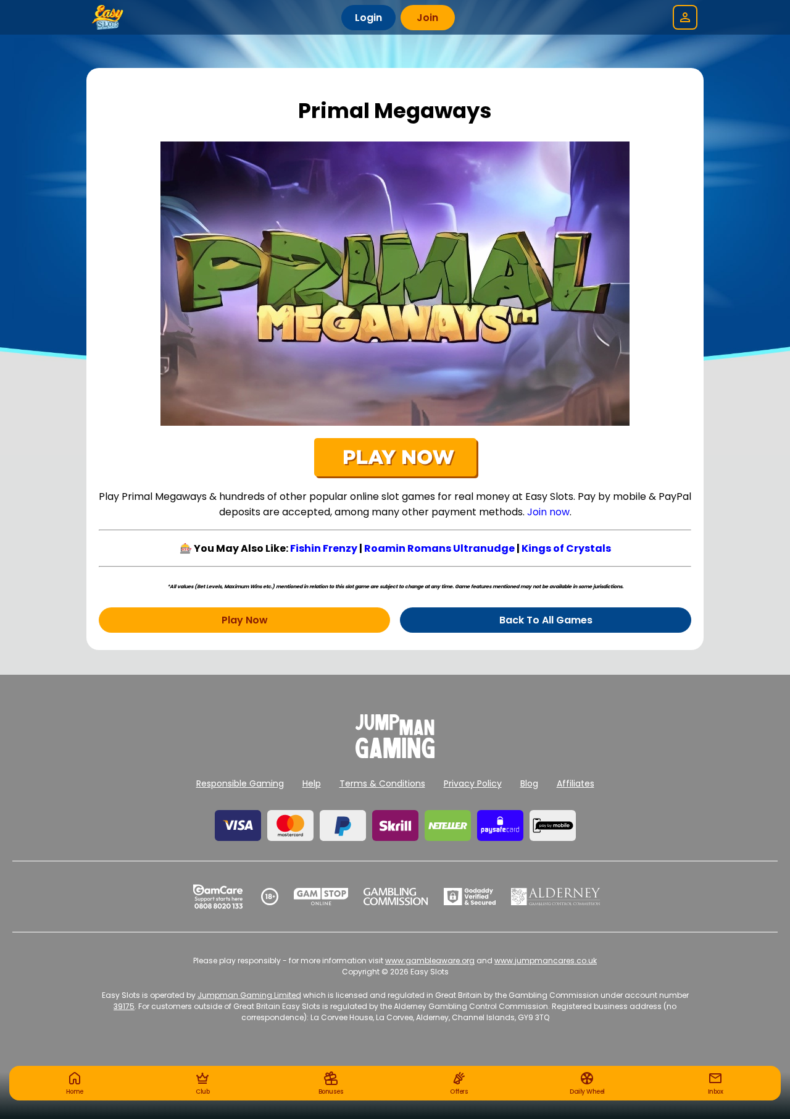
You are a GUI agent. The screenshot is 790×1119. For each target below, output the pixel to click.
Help (311, 783)
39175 (124, 1006)
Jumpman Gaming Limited (249, 995)
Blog (529, 783)
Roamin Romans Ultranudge (439, 548)
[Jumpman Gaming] (395, 755)
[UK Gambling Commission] (396, 896)
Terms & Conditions (382, 783)
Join (427, 18)
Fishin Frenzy (323, 548)
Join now (548, 512)
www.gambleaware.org (430, 960)
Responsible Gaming (240, 783)
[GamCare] (218, 896)
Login (368, 18)
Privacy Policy (473, 783)
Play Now (245, 620)
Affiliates (575, 783)
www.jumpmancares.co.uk (545, 960)
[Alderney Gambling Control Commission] (556, 896)
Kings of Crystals (566, 548)
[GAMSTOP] (321, 896)
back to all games (545, 620)
